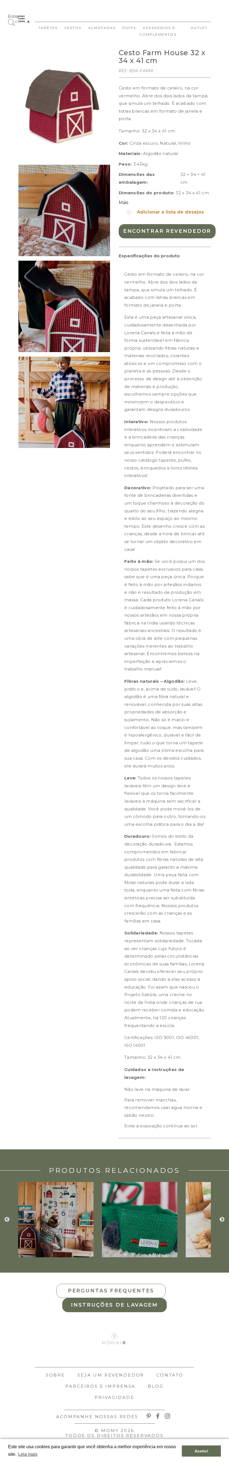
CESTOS (72, 28)
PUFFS (129, 28)
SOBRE (55, 1375)
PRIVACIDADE (114, 1397)
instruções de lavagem (114, 1305)
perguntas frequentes (111, 1291)
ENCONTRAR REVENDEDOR (167, 231)
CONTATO (169, 1375)
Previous (7, 1219)
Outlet (198, 28)
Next (222, 1219)
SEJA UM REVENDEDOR (110, 1375)
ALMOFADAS (102, 28)
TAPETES (48, 28)
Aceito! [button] (201, 1451)
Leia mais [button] (27, 1454)
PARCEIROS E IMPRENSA (100, 1386)
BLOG (155, 1386)
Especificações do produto (149, 255)
